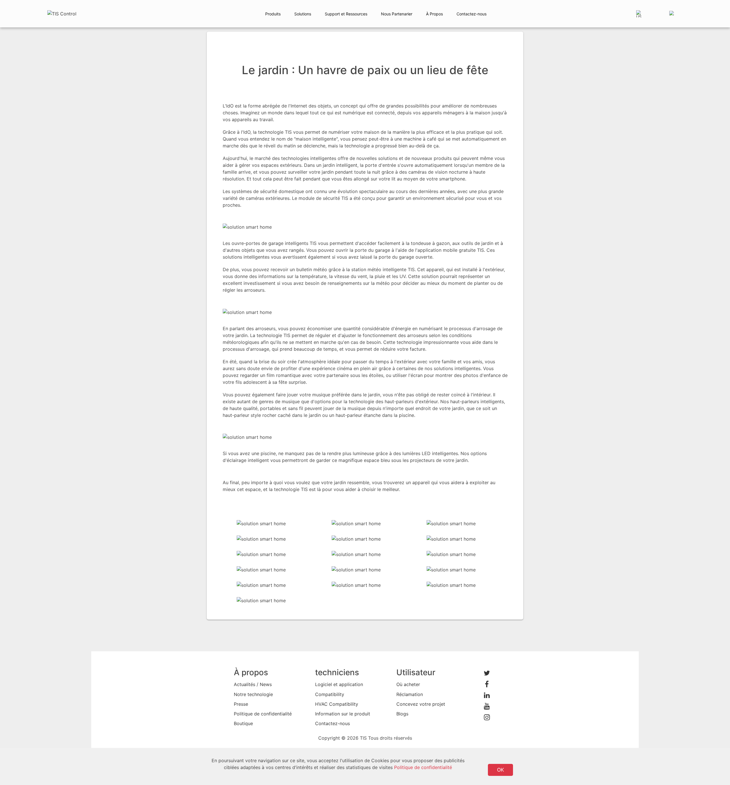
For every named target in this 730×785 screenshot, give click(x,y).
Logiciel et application (339, 684)
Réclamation (409, 694)
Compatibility (329, 694)
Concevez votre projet (420, 704)
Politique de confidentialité (263, 714)
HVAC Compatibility (336, 704)
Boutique (243, 723)
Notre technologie (253, 694)
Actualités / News (253, 684)
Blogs (402, 714)
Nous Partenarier (396, 13)
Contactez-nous (471, 13)
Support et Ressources (346, 13)
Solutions (302, 13)
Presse (241, 704)
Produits (273, 13)
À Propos (434, 13)
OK (500, 770)
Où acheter (408, 684)
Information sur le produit (342, 714)
